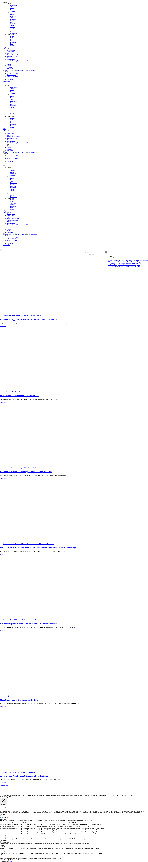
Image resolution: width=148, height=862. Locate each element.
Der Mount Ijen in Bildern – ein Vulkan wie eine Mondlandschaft (22, 620)
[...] (66, 323)
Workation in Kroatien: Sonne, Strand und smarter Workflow (124, 263)
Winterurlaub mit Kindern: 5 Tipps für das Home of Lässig (124, 262)
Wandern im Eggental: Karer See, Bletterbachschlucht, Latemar (22, 315)
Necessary (5, 817)
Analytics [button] (2, 845)
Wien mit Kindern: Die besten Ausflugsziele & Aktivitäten (124, 266)
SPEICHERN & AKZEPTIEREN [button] (9, 859)
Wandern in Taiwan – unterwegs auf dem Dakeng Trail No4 (20, 468)
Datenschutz (92, 254)
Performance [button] (3, 840)
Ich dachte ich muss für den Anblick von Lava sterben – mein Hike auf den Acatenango (28, 544)
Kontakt (87, 253)
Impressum (96, 253)
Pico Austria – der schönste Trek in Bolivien (16, 391)
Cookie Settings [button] (4, 797)
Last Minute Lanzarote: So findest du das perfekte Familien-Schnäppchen (128, 260)
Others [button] (2, 855)
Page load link (4, 785)
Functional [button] (3, 835)
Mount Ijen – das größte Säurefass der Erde (16, 696)
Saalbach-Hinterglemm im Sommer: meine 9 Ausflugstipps (124, 265)
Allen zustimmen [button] (13, 797)
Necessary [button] (3, 815)
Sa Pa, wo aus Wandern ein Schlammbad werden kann (19, 772)
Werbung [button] (2, 850)
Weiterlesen (3, 326)
